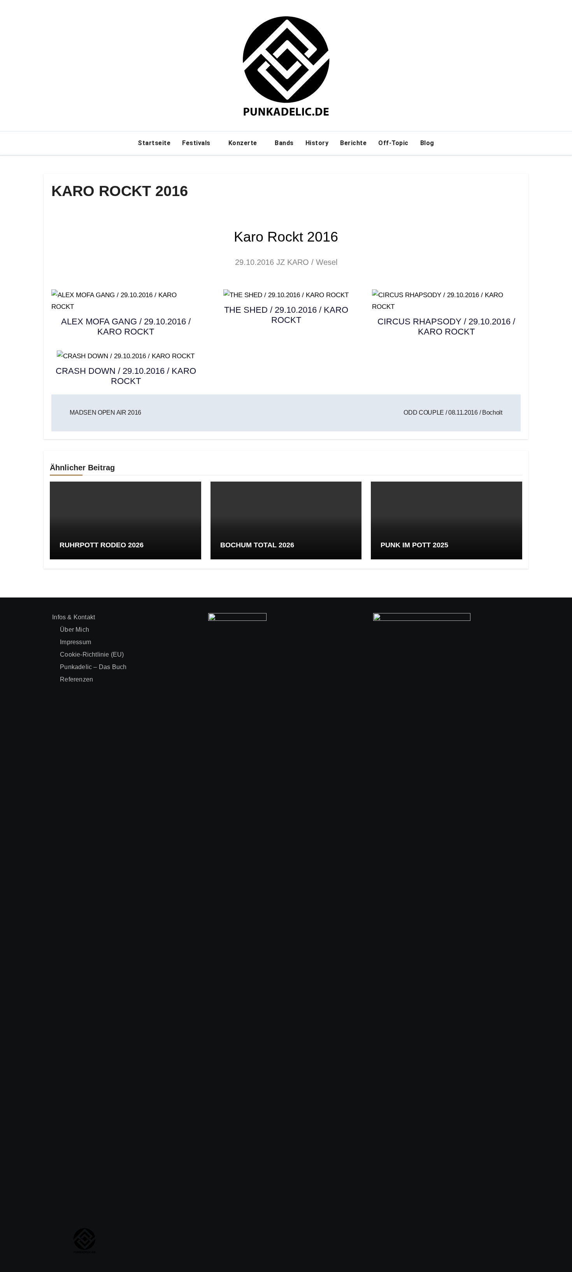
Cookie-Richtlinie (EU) (92, 654)
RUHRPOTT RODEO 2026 (102, 545)
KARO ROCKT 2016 (119, 191)
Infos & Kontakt (73, 617)
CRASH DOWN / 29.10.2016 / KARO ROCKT (126, 376)
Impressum (75, 642)
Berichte (353, 143)
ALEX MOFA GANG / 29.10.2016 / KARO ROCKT (126, 326)
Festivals (197, 143)
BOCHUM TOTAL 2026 (257, 545)
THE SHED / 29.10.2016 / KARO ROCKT (286, 315)
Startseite (154, 143)
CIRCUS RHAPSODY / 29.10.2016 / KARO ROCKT (446, 326)
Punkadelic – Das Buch (93, 667)
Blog (427, 143)
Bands (284, 143)
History (317, 143)
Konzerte (243, 143)
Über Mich (74, 629)
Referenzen (76, 679)
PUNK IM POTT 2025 (414, 545)
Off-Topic (393, 143)
